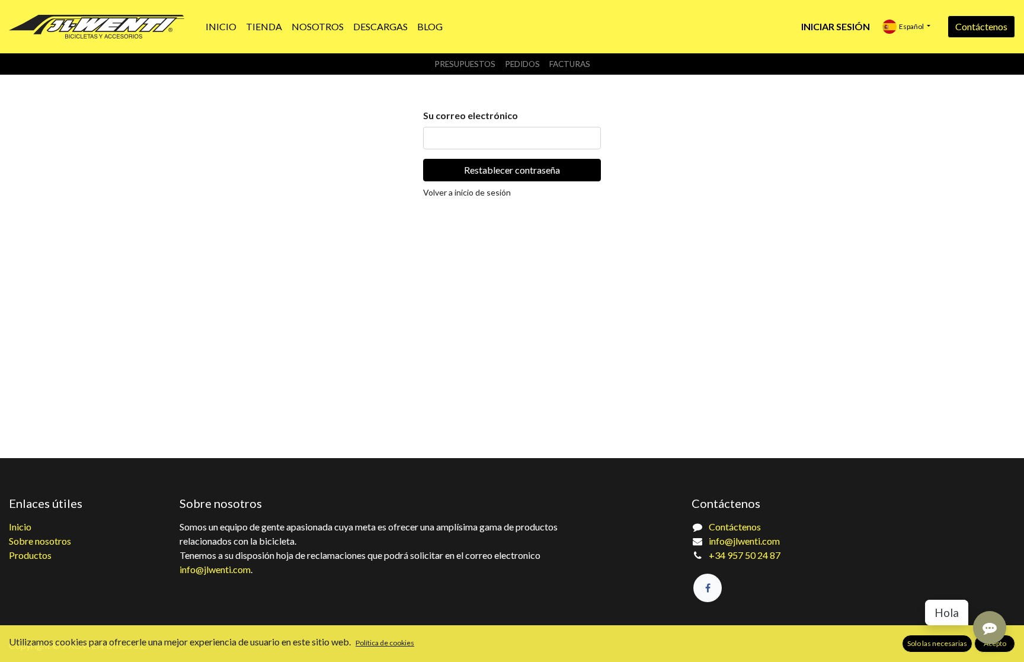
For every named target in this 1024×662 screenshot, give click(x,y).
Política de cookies (385, 642)
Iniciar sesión (835, 26)
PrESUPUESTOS (464, 64)
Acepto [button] (995, 643)
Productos (30, 555)
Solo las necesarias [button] (937, 643)
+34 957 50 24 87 (744, 555)
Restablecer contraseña (512, 169)
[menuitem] (221, 27)
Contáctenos (981, 26)
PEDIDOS (522, 64)
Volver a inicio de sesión (467, 192)
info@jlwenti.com (215, 569)
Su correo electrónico (470, 115)
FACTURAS (569, 64)
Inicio (20, 526)
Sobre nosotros (40, 540)
